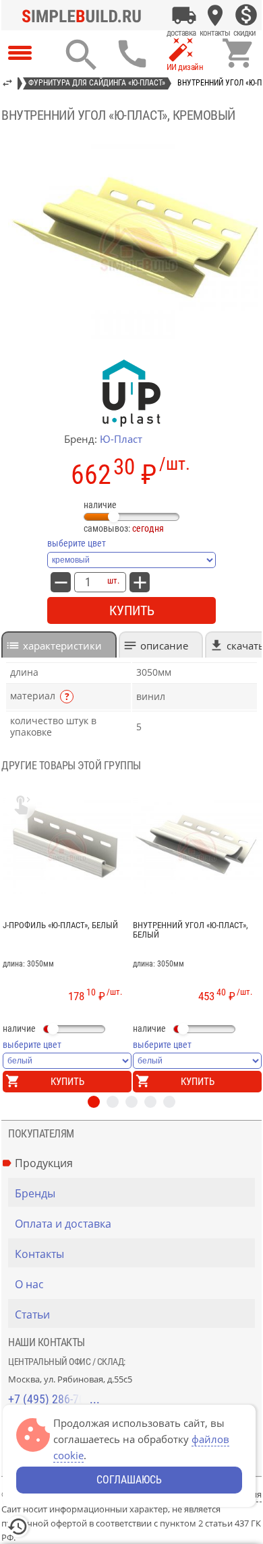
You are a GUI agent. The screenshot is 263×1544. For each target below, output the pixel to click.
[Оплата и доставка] (184, 15)
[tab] (59, 644)
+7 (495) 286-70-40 (54, 1399)
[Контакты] (215, 15)
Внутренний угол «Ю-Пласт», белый (190, 930)
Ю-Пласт (121, 439)
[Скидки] (246, 15)
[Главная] (85, 15)
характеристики (62, 645)
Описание (164, 645)
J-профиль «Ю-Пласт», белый (60, 925)
